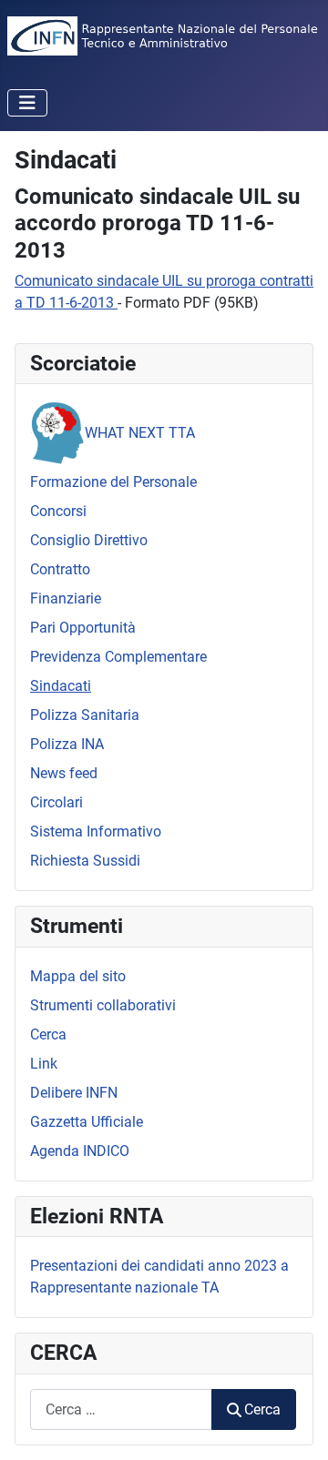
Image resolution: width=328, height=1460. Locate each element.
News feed (63, 773)
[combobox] (121, 1409)
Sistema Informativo (95, 831)
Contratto (60, 569)
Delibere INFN (74, 1092)
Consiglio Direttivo (89, 540)
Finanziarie (65, 598)
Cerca (48, 1034)
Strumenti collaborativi (103, 1005)
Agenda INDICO (79, 1151)
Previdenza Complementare (118, 656)
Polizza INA (67, 744)
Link (43, 1063)
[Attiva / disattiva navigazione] (27, 103)
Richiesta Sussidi (85, 860)
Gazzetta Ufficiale (86, 1121)
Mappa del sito (78, 976)
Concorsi (58, 511)
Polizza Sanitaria (84, 715)
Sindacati (60, 686)
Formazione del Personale (113, 482)
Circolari (56, 802)
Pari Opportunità (83, 627)
